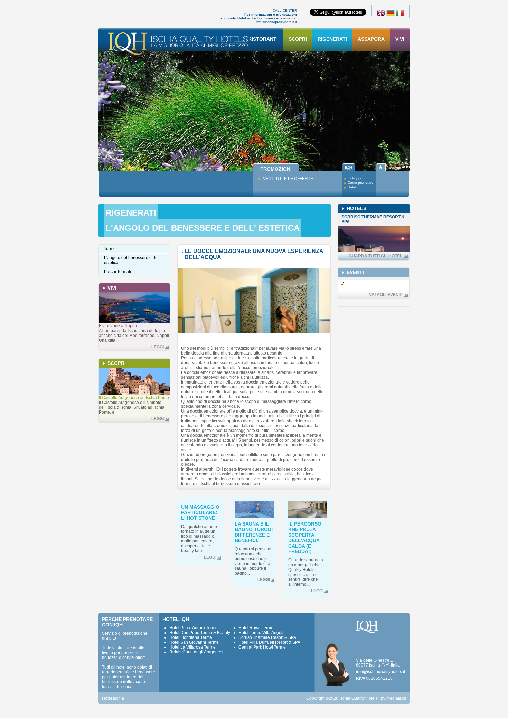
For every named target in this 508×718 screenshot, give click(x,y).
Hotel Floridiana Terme (190, 637)
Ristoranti (263, 39)
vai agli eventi (385, 294)
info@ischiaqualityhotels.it (276, 22)
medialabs (396, 698)
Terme (110, 248)
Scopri (298, 39)
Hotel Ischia (113, 698)
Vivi (399, 39)
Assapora (371, 39)
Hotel (352, 187)
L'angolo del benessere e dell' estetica (203, 228)
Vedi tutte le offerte (288, 178)
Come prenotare (361, 183)
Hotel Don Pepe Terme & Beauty (199, 632)
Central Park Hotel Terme (262, 647)
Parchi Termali (117, 271)
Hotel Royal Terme (255, 627)
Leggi (157, 346)
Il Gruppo (355, 178)
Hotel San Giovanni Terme (194, 642)
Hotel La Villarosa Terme (192, 647)
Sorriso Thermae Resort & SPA (267, 637)
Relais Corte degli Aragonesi (196, 652)
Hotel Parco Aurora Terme (193, 627)
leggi (210, 557)
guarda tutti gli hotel (375, 256)
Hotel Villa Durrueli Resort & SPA (269, 642)
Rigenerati (332, 39)
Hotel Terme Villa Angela (261, 632)
